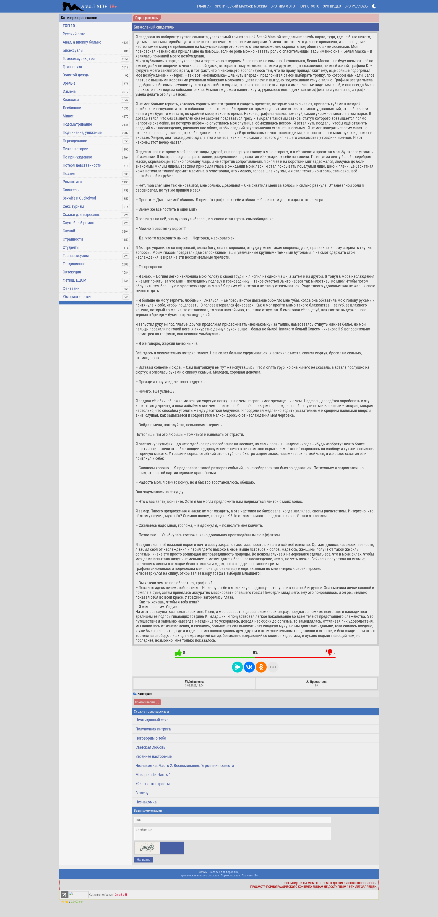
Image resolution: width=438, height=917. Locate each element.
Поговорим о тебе (151, 738)
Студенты (71, 247)
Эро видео (332, 6)
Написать (143, 859)
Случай (69, 231)
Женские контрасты (153, 783)
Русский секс (74, 33)
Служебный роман (78, 222)
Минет (68, 116)
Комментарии (147, 702)
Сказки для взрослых (81, 214)
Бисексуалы (73, 50)
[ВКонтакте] (249, 667)
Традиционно (74, 263)
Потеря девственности (82, 165)
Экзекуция (72, 272)
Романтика (72, 181)
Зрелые (69, 83)
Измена (69, 91)
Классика (71, 99)
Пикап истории (75, 148)
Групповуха (72, 66)
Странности (73, 239)
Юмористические (77, 296)
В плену (142, 792)
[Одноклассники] (261, 667)
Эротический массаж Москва (241, 6)
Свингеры (71, 189)
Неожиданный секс (152, 719)
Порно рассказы (147, 18)
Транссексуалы (76, 255)
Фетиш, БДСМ (74, 280)
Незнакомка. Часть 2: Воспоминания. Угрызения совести (185, 765)
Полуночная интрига (153, 729)
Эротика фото (283, 6)
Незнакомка (146, 802)
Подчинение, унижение (82, 132)
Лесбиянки (72, 107)
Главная (204, 6)
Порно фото (308, 6)
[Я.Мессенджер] (237, 667)
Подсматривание (77, 124)
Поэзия (69, 173)
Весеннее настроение (154, 756)
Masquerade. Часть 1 (153, 774)
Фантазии (71, 288)
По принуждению (77, 157)
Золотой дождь (76, 75)
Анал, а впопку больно (82, 42)
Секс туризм (73, 206)
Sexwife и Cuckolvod (79, 198)
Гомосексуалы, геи (79, 58)
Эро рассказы (356, 6)
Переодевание (75, 140)
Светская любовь (150, 747)
